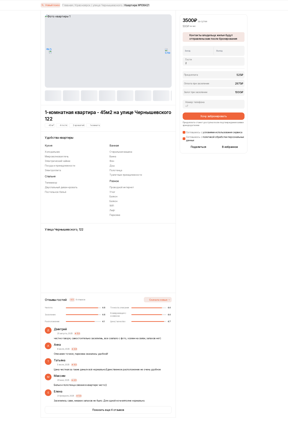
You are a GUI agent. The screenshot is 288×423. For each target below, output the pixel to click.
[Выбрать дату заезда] (199, 50)
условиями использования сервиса (222, 132)
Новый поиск (52, 5)
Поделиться (198, 146)
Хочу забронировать (213, 116)
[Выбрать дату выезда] (228, 50)
